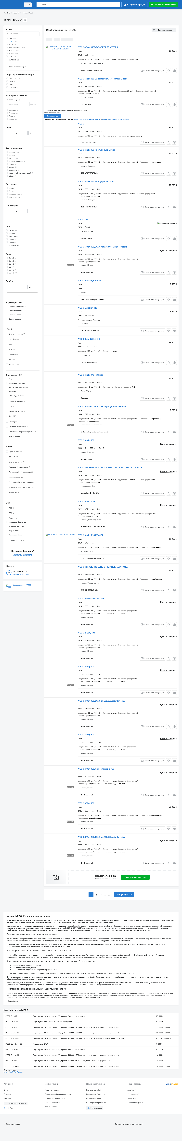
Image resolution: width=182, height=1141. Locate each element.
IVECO (81, 124)
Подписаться (52, 116)
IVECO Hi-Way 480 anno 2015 (91, 598)
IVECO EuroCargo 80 (13, 1044)
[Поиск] (38, 4)
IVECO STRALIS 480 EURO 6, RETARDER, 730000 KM (103, 567)
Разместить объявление (135, 877)
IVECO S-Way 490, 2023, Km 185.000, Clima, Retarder (102, 247)
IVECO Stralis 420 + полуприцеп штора (96, 182)
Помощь (7, 1094)
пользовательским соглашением (115, 119)
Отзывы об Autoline (52, 1103)
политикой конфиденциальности (87, 119)
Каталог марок (51, 1107)
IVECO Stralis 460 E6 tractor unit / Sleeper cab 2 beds (102, 79)
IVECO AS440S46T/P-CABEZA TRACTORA (98, 47)
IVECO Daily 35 (11, 1016)
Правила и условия (53, 1090)
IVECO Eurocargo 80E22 (89, 281)
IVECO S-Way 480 (86, 803)
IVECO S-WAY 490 (86, 501)
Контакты (7, 1098)
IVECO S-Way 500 (86, 667)
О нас (6, 1090)
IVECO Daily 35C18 (12, 1050)
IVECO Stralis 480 (86, 440)
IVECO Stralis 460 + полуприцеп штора (96, 150)
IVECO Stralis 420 (12, 1055)
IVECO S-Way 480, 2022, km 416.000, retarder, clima (101, 837)
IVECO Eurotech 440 (87, 308)
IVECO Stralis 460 (12, 1033)
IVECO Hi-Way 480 (86, 633)
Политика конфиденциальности (58, 1094)
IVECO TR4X (84, 219)
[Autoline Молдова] (12, 5)
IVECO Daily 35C (11, 1022)
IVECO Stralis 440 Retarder (90, 375)
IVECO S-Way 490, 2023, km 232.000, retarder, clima (101, 701)
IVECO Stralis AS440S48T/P (91, 535)
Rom (5, 1108)
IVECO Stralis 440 (12, 1038)
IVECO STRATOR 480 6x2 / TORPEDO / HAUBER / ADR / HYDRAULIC (110, 468)
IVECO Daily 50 (11, 1027)
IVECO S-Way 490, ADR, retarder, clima (96, 769)
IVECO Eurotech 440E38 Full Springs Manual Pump (102, 407)
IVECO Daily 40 (11, 1061)
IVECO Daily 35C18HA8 (89, 339)
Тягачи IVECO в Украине (13, 1072)
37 (109, 895)
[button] (168, 70)
